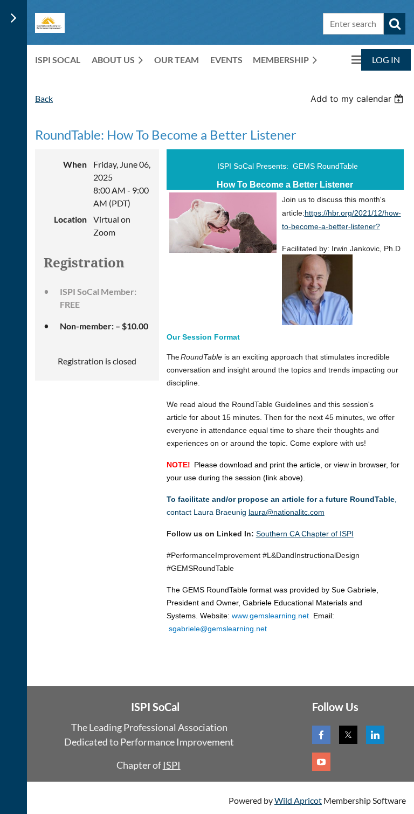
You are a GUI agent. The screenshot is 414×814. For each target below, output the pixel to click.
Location (70, 219)
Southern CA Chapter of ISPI (305, 533)
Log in (386, 59)
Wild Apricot (298, 800)
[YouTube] (321, 762)
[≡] (345, 59)
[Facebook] (321, 735)
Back (44, 98)
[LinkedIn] (375, 735)
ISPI (172, 765)
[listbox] (358, 98)
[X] (348, 735)
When (75, 164)
